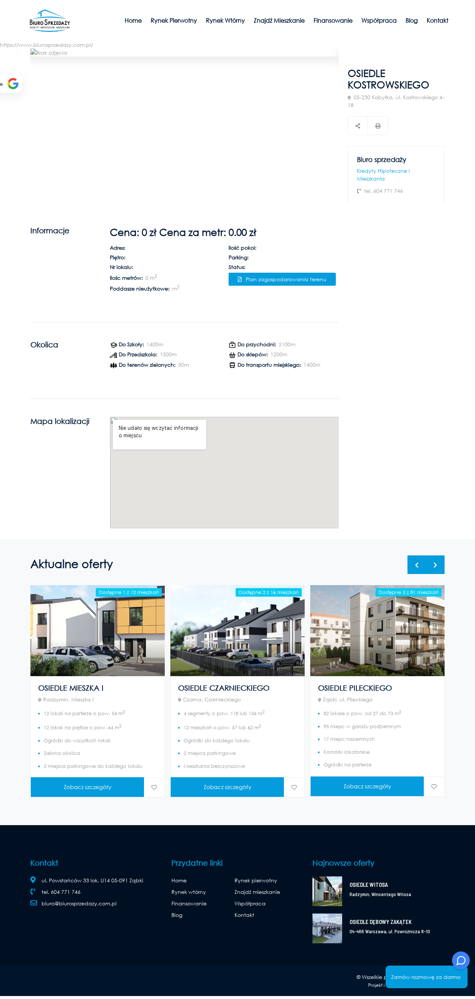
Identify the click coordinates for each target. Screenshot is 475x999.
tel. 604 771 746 (61, 891)
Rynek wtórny (225, 20)
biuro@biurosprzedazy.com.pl (79, 903)
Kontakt (437, 20)
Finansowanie (333, 20)
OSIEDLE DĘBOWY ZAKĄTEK (381, 921)
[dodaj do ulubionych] (154, 787)
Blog (412, 20)
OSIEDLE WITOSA (369, 884)
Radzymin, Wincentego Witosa (380, 894)
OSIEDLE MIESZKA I (71, 688)
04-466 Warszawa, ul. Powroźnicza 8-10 (390, 931)
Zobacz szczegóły (87, 787)
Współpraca (379, 20)
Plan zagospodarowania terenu (286, 279)
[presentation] (416, 564)
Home (133, 20)
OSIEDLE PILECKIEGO (355, 688)
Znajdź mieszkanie (279, 20)
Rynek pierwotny (174, 20)
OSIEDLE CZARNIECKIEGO (223, 688)
